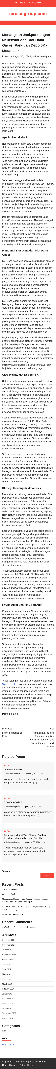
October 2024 (7, 950)
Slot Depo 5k (8, 684)
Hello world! (31, 927)
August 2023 (7, 1018)
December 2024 (8, 940)
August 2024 (7, 960)
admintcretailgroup (42, 56)
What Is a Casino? (13, 802)
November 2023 (8, 1003)
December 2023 (8, 999)
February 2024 (8, 989)
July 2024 (6, 964)
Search (6, 871)
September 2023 (9, 1013)
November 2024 (8, 945)
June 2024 (6, 969)
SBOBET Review (9, 889)
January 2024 (7, 994)
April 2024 (6, 979)
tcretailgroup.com (28, 13)
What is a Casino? (13, 769)
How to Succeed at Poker (12, 914)
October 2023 (7, 1008)
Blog (15, 714)
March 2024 (7, 984)
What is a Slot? (8, 894)
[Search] (52, 23)
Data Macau (8, 1044)
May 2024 (6, 974)
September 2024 (9, 955)
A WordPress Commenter (12, 927)
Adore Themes (27, 1065)
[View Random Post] (47, 23)
